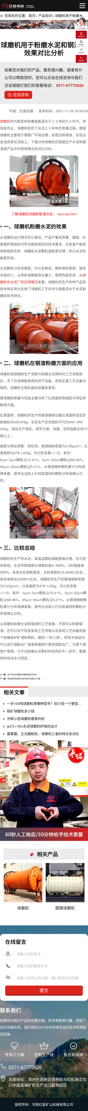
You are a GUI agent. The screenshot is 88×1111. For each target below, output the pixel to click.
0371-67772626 (70, 85)
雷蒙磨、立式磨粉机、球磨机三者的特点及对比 (43, 733)
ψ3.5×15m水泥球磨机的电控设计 (32, 726)
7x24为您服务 (81, 29)
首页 (32, 15)
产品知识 (45, 15)
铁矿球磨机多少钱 (20, 711)
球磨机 (5, 121)
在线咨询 (21, 94)
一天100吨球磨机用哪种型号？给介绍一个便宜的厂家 (45, 703)
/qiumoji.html (66, 213)
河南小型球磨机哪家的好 (26, 718)
